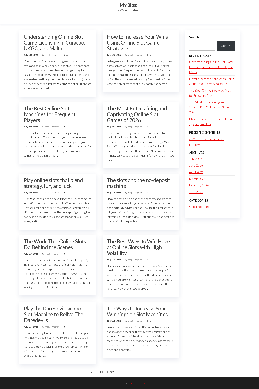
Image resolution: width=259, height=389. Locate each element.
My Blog (128, 5)
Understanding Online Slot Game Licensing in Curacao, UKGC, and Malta (54, 42)
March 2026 (197, 179)
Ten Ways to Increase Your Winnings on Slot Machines (137, 311)
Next (110, 372)
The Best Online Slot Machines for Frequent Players (49, 114)
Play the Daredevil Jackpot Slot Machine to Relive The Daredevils (53, 314)
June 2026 (196, 165)
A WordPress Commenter (206, 139)
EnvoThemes (136, 383)
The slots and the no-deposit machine (138, 183)
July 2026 (195, 159)
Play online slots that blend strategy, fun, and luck (53, 183)
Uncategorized (199, 206)
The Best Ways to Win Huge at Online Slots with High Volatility (138, 247)
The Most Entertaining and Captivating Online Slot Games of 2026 (137, 114)
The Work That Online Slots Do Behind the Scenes (55, 244)
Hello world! (197, 145)
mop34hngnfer (52, 55)
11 (101, 372)
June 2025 (196, 192)
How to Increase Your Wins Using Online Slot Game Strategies (137, 42)
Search (194, 37)
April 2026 (196, 172)
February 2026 (199, 185)
